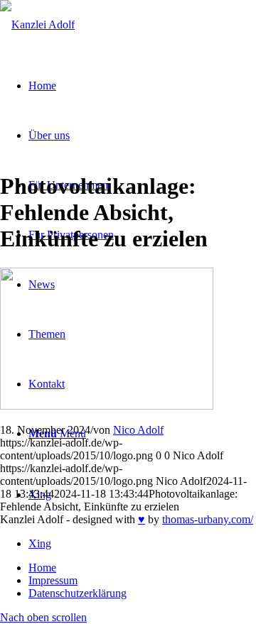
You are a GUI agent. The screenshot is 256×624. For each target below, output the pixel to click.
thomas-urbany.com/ (207, 519)
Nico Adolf (138, 430)
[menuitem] (142, 568)
